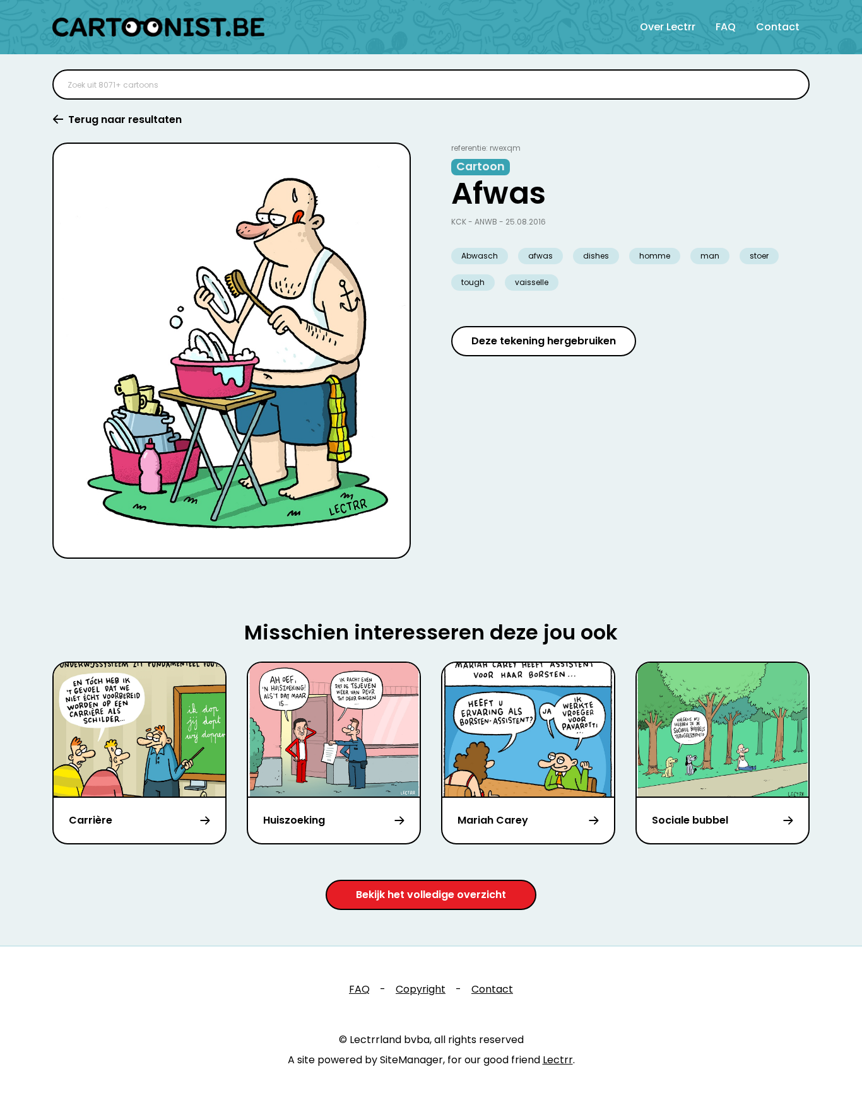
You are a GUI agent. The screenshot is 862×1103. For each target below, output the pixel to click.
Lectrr (558, 1060)
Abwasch (479, 255)
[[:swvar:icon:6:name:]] (792, 84)
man (709, 255)
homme (654, 255)
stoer (759, 255)
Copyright (421, 989)
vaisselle (531, 282)
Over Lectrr (667, 27)
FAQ (726, 27)
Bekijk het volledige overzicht (431, 894)
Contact (778, 27)
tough (473, 282)
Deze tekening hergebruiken (543, 341)
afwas (540, 255)
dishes (596, 255)
